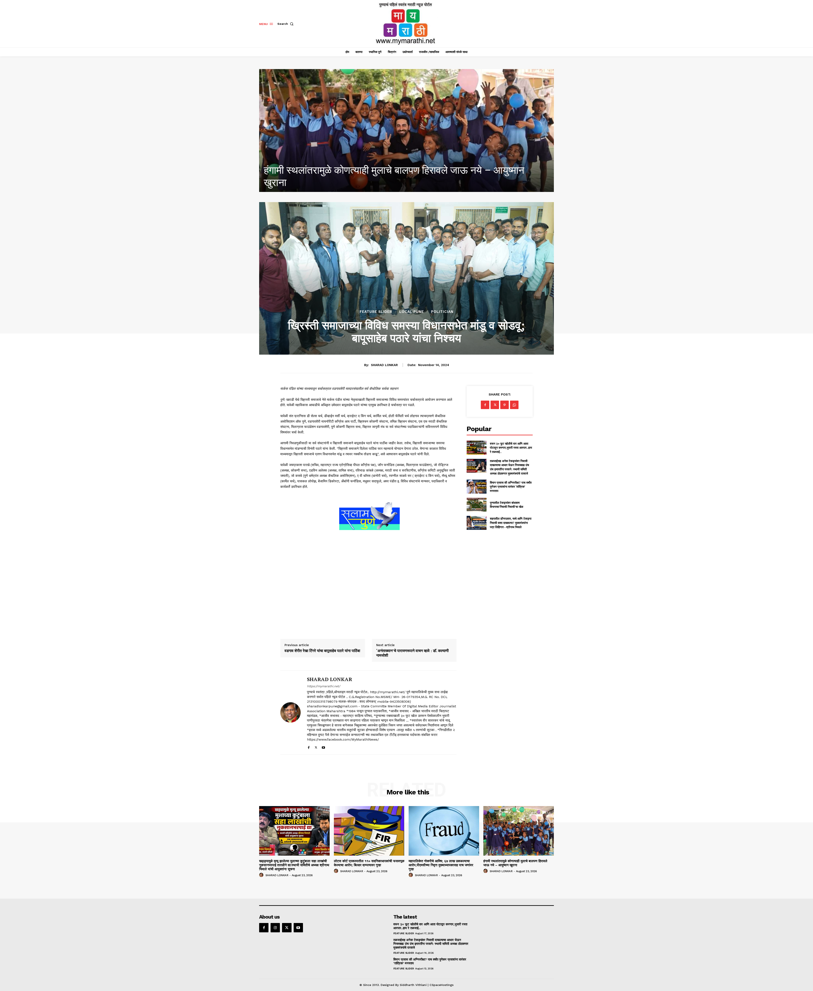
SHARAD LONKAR (384, 365)
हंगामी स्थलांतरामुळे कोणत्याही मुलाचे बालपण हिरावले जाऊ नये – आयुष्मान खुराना (515, 863)
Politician (442, 312)
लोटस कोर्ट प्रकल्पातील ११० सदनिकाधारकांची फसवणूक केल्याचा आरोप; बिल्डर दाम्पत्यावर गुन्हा (369, 863)
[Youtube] (323, 746)
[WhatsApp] (514, 405)
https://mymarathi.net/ (323, 686)
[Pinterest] (504, 405)
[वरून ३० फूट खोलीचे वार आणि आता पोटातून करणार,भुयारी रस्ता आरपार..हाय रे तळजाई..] (476, 447)
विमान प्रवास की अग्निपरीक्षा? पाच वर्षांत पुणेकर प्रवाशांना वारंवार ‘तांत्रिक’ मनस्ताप (511, 486)
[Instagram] (275, 927)
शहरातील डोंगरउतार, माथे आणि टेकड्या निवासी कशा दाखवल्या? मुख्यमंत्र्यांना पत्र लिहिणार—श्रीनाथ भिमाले (510, 522)
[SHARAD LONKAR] (290, 712)
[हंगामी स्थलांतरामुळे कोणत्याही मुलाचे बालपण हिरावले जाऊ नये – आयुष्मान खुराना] (518, 830)
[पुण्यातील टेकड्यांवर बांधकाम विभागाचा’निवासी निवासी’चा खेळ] (476, 505)
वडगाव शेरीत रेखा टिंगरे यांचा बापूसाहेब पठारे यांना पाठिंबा (322, 650)
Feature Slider (376, 312)
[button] (286, 23)
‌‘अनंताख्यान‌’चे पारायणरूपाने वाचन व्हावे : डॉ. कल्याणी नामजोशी (412, 653)
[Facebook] (308, 746)
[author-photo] (262, 875)
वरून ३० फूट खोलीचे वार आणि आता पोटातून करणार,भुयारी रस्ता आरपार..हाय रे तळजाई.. (511, 447)
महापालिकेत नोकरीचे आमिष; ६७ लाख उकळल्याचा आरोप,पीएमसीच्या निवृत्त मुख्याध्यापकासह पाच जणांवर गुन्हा (441, 865)
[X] (316, 746)
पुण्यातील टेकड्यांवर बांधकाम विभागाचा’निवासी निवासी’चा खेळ (506, 505)
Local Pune (411, 312)
